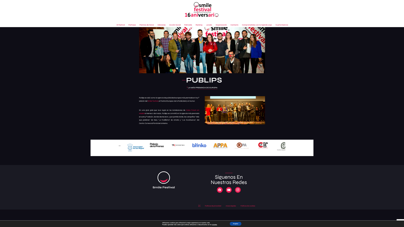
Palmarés (188, 25)
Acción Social (175, 25)
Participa (132, 25)
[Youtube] (229, 190)
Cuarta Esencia (282, 25)
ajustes (214, 225)
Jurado (209, 25)
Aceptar (235, 224)
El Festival (121, 25)
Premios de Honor (147, 25)
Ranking (199, 25)
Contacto (234, 25)
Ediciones (162, 25)
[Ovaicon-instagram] (238, 190)
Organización (221, 25)
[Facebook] (220, 190)
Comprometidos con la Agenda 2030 (257, 25)
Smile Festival (153, 101)
